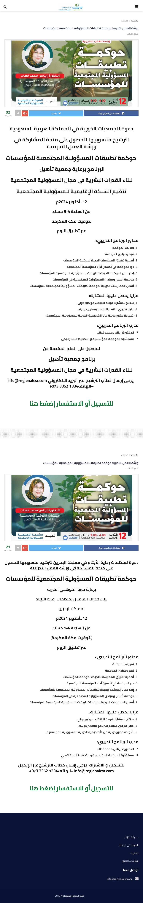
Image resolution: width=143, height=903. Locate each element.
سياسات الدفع (130, 861)
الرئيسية (135, 20)
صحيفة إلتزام (132, 837)
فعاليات (124, 20)
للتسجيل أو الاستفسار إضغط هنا (71, 403)
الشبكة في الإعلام (129, 845)
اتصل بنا (134, 853)
